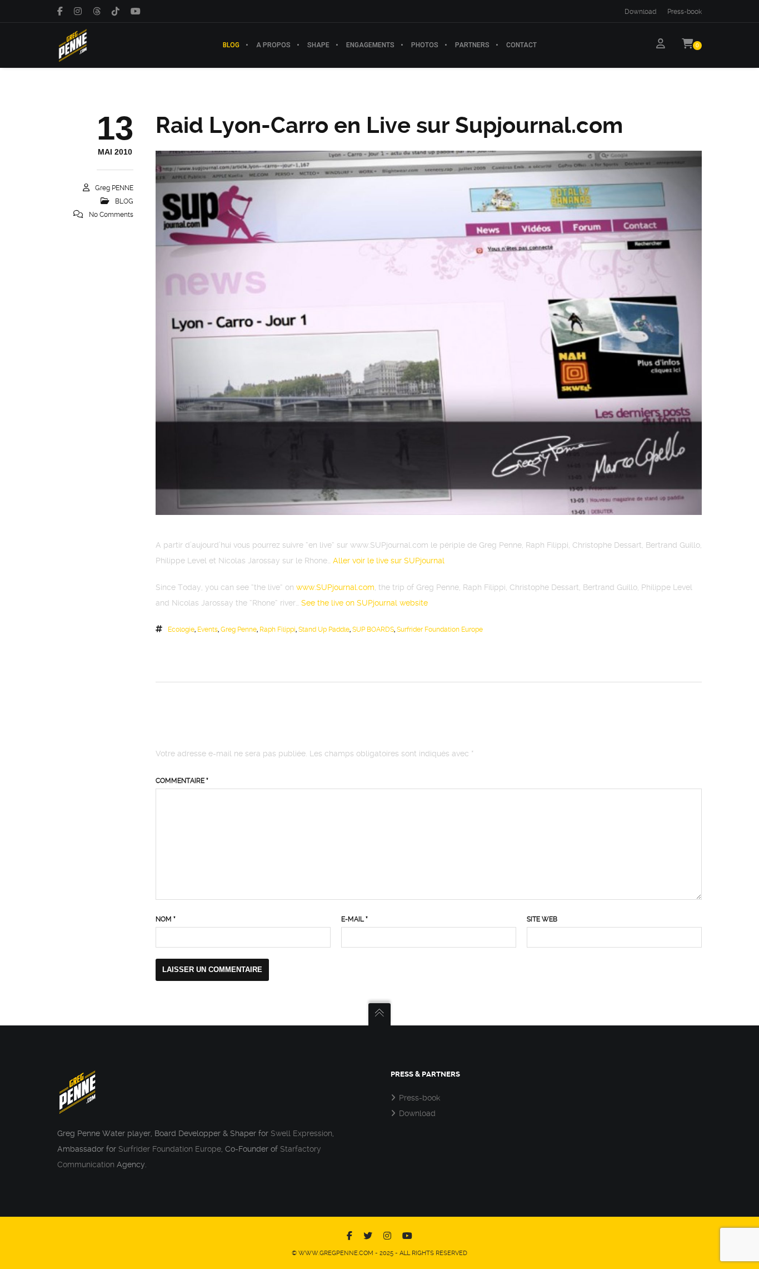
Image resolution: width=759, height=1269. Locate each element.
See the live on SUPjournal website (364, 602)
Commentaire (182, 781)
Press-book (684, 12)
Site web (542, 919)
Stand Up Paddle (323, 629)
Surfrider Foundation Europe (440, 629)
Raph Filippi (277, 629)
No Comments (111, 215)
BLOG (124, 201)
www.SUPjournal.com (335, 587)
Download (640, 12)
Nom (166, 919)
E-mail (354, 919)
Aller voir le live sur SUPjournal (389, 560)
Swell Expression (301, 1133)
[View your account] (660, 45)
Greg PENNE (114, 188)
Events (207, 629)
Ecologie (181, 629)
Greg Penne (239, 629)
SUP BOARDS (373, 629)
